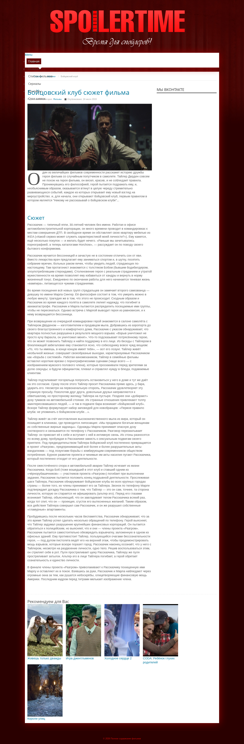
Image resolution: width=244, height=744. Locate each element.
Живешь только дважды (44, 658)
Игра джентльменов (80, 658)
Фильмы (57, 99)
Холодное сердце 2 (118, 658)
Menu (28, 54)
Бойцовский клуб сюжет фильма (78, 92)
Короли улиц (36, 718)
